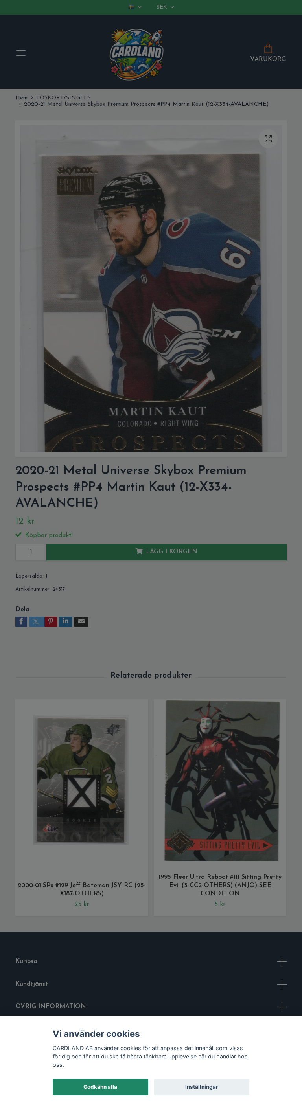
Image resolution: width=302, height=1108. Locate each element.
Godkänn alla (100, 1087)
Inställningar (201, 1087)
